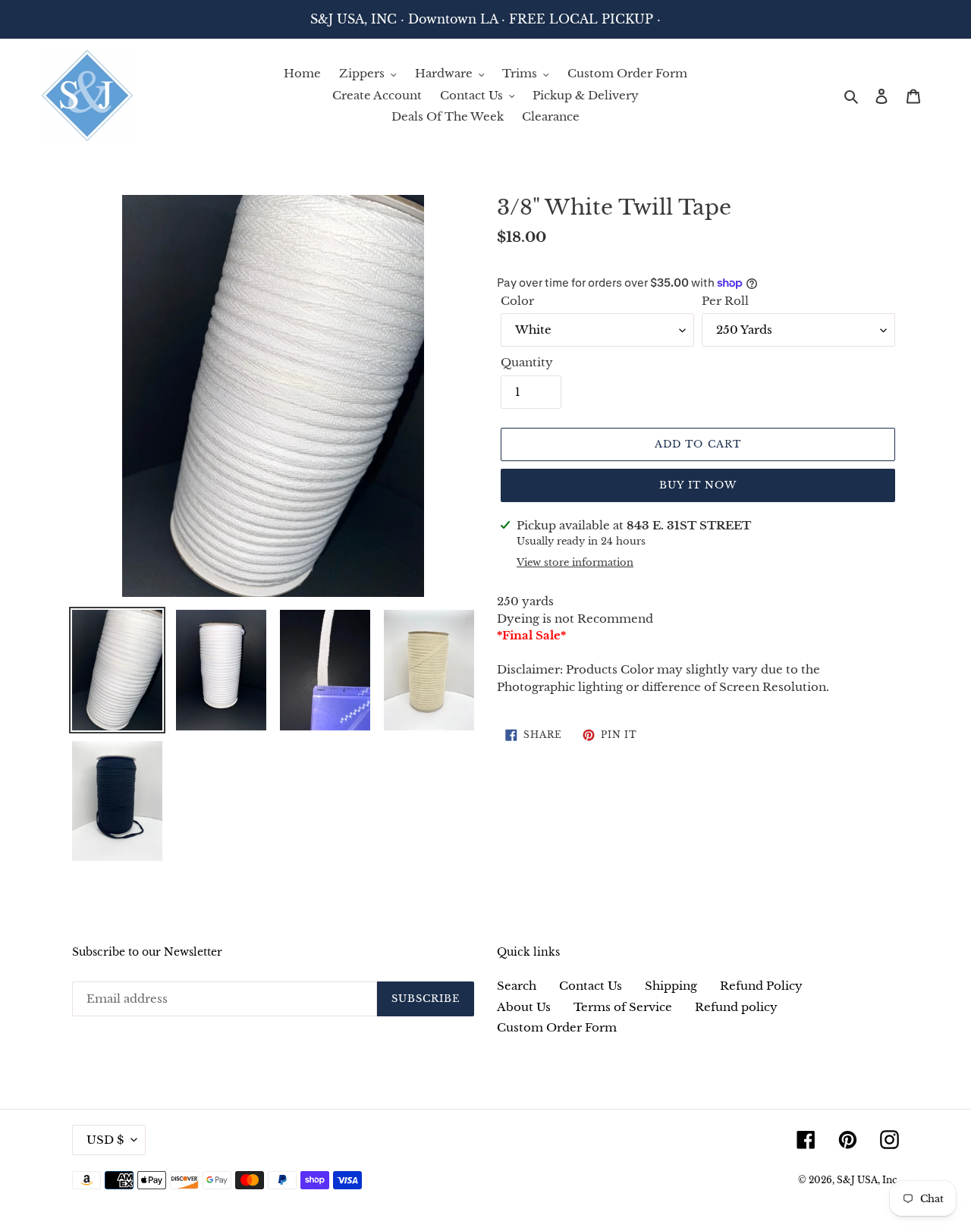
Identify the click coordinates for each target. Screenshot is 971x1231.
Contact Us (590, 985)
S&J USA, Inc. (868, 1179)
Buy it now (698, 485)
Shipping (671, 985)
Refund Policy (761, 985)
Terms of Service (622, 1007)
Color (517, 301)
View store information (575, 562)
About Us (524, 1007)
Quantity (527, 362)
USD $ (105, 1139)
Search (516, 985)
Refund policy (736, 1007)
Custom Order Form (557, 1027)
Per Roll (725, 301)
